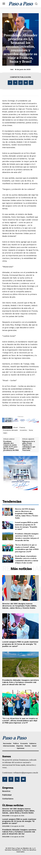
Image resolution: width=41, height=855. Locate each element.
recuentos (23, 430)
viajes (5, 433)
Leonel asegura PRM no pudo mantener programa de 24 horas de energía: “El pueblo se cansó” (26, 525)
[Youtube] (23, 779)
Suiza (31, 430)
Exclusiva (14, 31)
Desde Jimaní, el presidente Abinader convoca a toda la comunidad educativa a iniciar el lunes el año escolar (26, 559)
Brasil (16, 427)
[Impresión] (25, 82)
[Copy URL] (31, 82)
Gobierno (27, 31)
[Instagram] (10, 779)
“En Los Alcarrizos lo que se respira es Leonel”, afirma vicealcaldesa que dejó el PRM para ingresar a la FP (26, 548)
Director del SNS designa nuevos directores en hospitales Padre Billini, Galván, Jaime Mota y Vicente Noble (26, 513)
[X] (15, 82)
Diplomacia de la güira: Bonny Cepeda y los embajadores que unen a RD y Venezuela (28, 446)
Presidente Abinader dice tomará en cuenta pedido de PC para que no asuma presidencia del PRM (11, 446)
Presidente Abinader (10, 430)
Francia (22, 427)
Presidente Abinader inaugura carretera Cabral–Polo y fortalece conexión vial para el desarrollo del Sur (27, 537)
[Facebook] (10, 82)
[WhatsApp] (20, 82)
